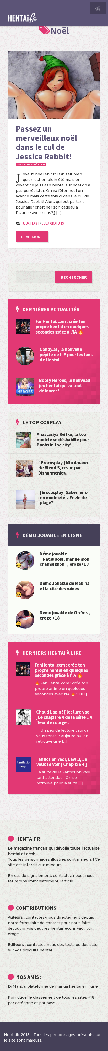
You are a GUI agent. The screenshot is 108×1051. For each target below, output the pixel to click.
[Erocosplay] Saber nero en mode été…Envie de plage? (64, 497)
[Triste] (18, 565)
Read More (31, 236)
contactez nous (67, 875)
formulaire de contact (39, 922)
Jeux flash (30, 223)
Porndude (17, 997)
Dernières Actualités (50, 309)
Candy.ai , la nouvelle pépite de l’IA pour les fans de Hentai (66, 354)
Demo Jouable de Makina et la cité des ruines (64, 585)
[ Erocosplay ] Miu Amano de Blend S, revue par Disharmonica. (63, 468)
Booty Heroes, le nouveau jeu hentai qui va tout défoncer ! (64, 385)
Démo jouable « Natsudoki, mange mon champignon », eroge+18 (64, 559)
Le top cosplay (42, 422)
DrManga (16, 986)
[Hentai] (18, 594)
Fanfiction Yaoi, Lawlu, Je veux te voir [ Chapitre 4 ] (61, 761)
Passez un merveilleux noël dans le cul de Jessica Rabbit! (46, 142)
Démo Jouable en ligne (52, 535)
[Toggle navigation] (7, 5)
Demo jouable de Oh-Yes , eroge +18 (65, 615)
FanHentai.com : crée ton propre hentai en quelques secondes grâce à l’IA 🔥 (62, 326)
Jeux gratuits (53, 223)
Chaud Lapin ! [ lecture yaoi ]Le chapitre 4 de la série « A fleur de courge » (64, 717)
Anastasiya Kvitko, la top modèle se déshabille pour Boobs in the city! (63, 439)
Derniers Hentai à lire (52, 652)
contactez (36, 944)
